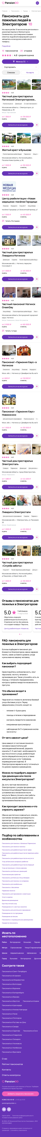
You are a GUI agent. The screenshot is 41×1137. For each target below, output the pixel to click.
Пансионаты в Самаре (10, 1026)
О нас (4, 1058)
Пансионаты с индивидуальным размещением (17, 920)
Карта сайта (6, 1116)
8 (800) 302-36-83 (8, 1100)
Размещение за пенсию (10, 916)
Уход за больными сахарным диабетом (15, 861)
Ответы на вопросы (11, 1075)
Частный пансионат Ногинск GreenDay (18, 305)
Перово (37, 942)
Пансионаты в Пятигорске (11, 1018)
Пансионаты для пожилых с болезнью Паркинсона (19, 843)
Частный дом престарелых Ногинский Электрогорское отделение (18, 99)
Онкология (6, 369)
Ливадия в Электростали (16, 512)
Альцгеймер (32, 206)
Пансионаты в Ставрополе (12, 1035)
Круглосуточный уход (9, 903)
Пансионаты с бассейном (10, 887)
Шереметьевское (17, 953)
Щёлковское (32, 953)
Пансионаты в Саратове (11, 1031)
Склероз (5, 468)
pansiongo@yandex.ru (9, 1103)
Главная (4, 11)
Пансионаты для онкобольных (12, 884)
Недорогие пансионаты (10, 923)
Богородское (15, 942)
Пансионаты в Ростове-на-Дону (14, 1022)
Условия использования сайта (12, 1118)
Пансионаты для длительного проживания (16, 910)
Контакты (6, 1069)
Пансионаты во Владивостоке (13, 980)
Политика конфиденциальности (22, 1116)
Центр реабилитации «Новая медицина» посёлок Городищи (19, 200)
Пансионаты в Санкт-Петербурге (14, 971)
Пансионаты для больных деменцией (14, 871)
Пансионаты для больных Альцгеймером (15, 878)
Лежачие (5, 206)
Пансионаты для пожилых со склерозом (15, 881)
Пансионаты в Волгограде (11, 984)
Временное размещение (10, 900)
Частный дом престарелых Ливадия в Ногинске (17, 254)
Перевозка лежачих (8, 891)
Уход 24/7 (23, 206)
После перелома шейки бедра (12, 154)
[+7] (20, 139)
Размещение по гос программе (12, 913)
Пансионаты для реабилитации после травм (17, 850)
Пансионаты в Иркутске (11, 1001)
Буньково (13, 958)
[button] (19, 634)
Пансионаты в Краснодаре (12, 1005)
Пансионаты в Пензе (9, 1014)
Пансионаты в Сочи (30, 1031)
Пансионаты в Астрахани (11, 976)
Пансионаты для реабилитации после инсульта (18, 858)
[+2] (20, 293)
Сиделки (14, 260)
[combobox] (20, 67)
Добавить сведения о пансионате (20, 1094)
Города (25, 11)
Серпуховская (16, 947)
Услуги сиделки (7, 897)
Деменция (18, 104)
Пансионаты (15, 11)
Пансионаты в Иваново (10, 997)
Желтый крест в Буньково (16, 150)
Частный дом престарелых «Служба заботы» (17, 564)
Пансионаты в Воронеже (11, 988)
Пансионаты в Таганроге (11, 1039)
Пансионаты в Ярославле (11, 1052)
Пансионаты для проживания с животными (16, 894)
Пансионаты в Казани (31, 1001)
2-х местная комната (30, 104)
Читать (12, 221)
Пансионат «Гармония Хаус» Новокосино (18, 413)
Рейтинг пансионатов (12, 1064)
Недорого (14, 206)
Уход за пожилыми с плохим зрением (14, 868)
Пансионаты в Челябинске (12, 1048)
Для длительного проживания (12, 419)
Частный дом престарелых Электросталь (17, 462)
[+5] (20, 85)
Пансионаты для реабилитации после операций (18, 865)
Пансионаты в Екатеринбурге (13, 993)
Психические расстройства (11, 874)
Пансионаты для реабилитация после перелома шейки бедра (20, 854)
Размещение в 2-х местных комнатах (14, 907)
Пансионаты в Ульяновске (12, 1043)
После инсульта (8, 104)
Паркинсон (27, 154)
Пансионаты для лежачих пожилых (13, 847)
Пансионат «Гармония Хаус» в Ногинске (19, 363)
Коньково (27, 942)
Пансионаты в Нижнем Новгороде (14, 1009)
